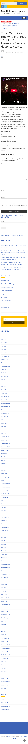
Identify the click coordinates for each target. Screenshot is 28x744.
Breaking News (5, 280)
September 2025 (5, 373)
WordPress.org (5, 709)
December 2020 (5, 564)
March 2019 (4, 634)
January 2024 (4, 440)
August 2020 (4, 577)
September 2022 (5, 493)
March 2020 (4, 594)
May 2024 (3, 426)
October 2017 (4, 685)
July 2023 (3, 460)
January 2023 (4, 480)
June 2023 (4, 463)
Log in (2, 699)
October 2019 (4, 611)
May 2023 (3, 467)
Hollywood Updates (6, 294)
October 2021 (4, 530)
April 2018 (3, 671)
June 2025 (4, 383)
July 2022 (3, 500)
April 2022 (3, 510)
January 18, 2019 (10, 52)
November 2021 (5, 527)
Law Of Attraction (6, 300)
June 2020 (4, 584)
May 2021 (3, 547)
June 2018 (4, 665)
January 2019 (4, 641)
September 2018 (5, 654)
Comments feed (5, 706)
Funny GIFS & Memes (6, 290)
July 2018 (3, 661)
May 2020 (3, 587)
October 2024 (5, 410)
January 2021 (4, 561)
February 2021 (5, 557)
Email (3, 190)
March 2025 (4, 393)
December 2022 (5, 483)
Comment (3, 164)
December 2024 (5, 403)
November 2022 (5, 487)
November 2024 (5, 406)
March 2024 (4, 433)
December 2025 (5, 363)
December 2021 (5, 524)
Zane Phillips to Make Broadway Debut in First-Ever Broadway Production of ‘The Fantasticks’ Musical (13, 252)
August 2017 (4, 688)
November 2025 (5, 366)
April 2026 (3, 349)
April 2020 (3, 591)
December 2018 (5, 644)
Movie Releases (5, 304)
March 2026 (4, 352)
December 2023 (5, 443)
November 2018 (5, 648)
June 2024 (4, 423)
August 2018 (4, 658)
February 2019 (5, 638)
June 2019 (4, 624)
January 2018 (4, 678)
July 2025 (3, 379)
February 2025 (5, 396)
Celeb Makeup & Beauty (7, 284)
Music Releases (5, 307)
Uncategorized (5, 310)
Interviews (4, 297)
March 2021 (4, 554)
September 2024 (5, 413)
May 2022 (3, 507)
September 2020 (5, 574)
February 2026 (5, 356)
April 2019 (3, 631)
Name (3, 183)
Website (3, 197)
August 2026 (4, 336)
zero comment (20, 52)
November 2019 (5, 608)
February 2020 (5, 597)
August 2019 (4, 618)
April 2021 (3, 550)
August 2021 (4, 537)
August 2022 (4, 497)
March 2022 (4, 514)
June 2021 (3, 544)
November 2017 (5, 681)
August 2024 (4, 416)
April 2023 (3, 470)
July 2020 (3, 581)
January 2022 (4, 520)
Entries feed (4, 702)
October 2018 (4, 651)
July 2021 (3, 540)
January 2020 (4, 601)
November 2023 (5, 446)
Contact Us (16, 1)
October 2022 (4, 490)
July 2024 (3, 420)
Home (11, 1)
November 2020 (5, 567)
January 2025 (4, 399)
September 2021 (5, 534)
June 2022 (4, 503)
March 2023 (4, 473)
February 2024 (5, 436)
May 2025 (3, 386)
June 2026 (4, 342)
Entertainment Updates (7, 287)
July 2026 (3, 339)
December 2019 (5, 604)
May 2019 (3, 628)
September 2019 (5, 614)
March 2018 (4, 675)
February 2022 (5, 517)
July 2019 (3, 621)
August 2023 (4, 456)
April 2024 (3, 430)
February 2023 (5, 477)
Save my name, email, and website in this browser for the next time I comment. (14, 206)
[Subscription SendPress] (14, 225)
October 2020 (5, 571)
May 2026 (3, 346)
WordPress (10, 736)
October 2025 (4, 369)
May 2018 (3, 668)
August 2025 (4, 376)
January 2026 (4, 359)
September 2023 (5, 453)
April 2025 (3, 389)
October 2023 (4, 450)
